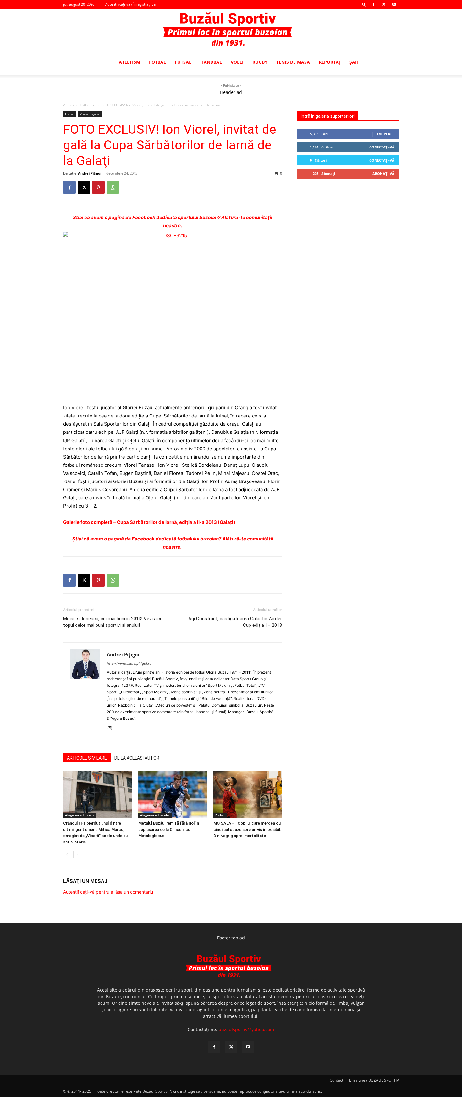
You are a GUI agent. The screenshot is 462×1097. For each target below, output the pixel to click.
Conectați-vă (381, 147)
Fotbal (157, 62)
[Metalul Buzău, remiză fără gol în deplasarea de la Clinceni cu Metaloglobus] (172, 794)
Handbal (211, 62)
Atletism (129, 62)
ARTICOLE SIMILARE (87, 758)
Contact (336, 1080)
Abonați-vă (383, 173)
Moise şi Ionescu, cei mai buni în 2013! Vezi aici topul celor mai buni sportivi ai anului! (112, 622)
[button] (364, 4)
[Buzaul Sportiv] (231, 29)
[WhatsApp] (113, 187)
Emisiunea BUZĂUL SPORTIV (374, 1080)
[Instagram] (112, 729)
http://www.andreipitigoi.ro (129, 663)
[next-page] (77, 854)
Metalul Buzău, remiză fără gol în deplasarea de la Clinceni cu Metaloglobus (168, 829)
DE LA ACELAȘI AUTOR (136, 758)
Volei (237, 62)
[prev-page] (67, 854)
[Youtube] (394, 4)
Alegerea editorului (80, 815)
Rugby (259, 62)
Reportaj (330, 62)
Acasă (68, 105)
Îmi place (385, 134)
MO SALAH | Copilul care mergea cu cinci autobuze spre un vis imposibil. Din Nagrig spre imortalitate (247, 829)
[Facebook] (373, 4)
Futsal (183, 62)
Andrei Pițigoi (89, 173)
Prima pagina (90, 114)
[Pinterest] (98, 187)
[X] (383, 4)
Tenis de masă (293, 62)
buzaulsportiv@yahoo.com (246, 1029)
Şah (354, 62)
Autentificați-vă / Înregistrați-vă (130, 4)
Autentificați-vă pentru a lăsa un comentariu (108, 892)
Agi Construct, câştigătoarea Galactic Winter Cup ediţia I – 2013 (235, 622)
